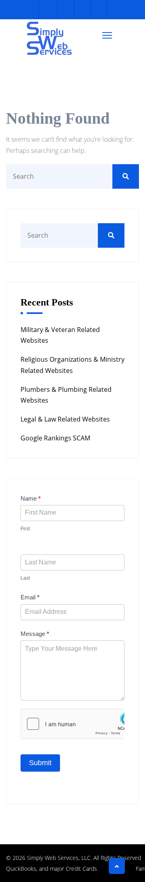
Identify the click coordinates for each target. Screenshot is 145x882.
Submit (40, 763)
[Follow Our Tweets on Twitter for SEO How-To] (64, 9)
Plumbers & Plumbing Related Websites (66, 395)
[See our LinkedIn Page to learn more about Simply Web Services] (97, 9)
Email (30, 597)
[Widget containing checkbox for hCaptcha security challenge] (72, 724)
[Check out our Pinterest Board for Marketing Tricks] (81, 9)
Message (35, 633)
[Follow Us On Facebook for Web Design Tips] (48, 9)
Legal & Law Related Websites (65, 419)
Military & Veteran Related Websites (60, 335)
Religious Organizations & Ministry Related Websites (72, 365)
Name (31, 498)
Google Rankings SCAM (55, 438)
